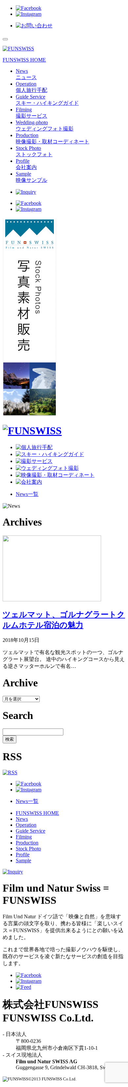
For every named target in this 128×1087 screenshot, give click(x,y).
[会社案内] (29, 482)
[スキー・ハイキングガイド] (50, 454)
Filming (24, 837)
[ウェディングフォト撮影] (47, 468)
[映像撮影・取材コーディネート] (55, 475)
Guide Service (30, 831)
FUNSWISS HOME (24, 60)
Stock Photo (28, 848)
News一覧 (27, 494)
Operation (26, 825)
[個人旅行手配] (34, 447)
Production (27, 842)
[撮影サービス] (34, 461)
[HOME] (32, 431)
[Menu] (5, 39)
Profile (23, 854)
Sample (23, 860)
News (22, 819)
